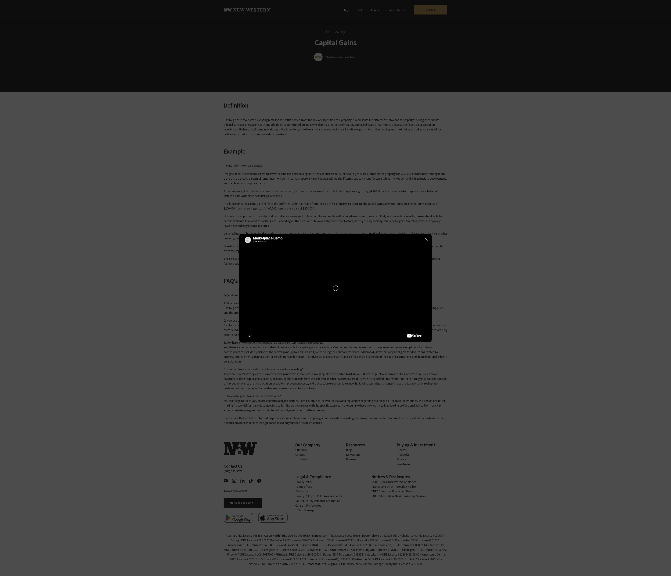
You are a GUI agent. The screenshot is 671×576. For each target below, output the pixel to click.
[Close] (426, 239)
